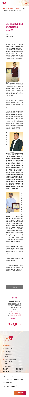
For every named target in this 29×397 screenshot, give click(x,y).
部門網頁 (13, 318)
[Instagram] (12, 324)
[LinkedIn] (16, 324)
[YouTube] (14, 324)
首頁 (4, 8)
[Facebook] (9, 324)
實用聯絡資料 (20, 369)
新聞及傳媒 (10, 8)
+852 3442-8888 (8, 363)
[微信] (15, 325)
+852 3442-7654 (8, 355)
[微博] (20, 324)
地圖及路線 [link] (8, 366)
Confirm (20, 393)
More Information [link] (9, 386)
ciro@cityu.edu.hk (15, 315)
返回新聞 (15, 287)
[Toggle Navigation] (26, 3)
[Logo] (8, 338)
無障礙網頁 (6, 371)
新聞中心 (18, 8)
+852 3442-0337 (15, 313)
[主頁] (4, 3)
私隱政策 (18, 371)
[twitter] (18, 324)
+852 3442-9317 (15, 311)
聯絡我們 (5, 369)
